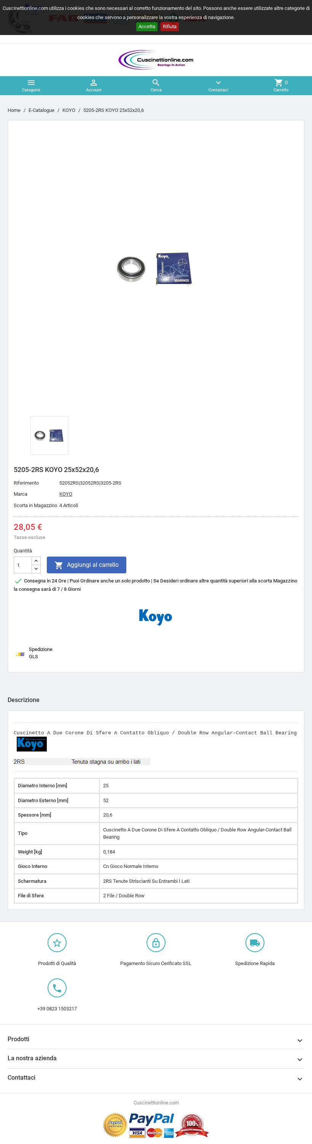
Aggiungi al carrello (86, 565)
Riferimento (26, 483)
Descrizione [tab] (24, 700)
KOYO (65, 494)
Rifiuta (170, 26)
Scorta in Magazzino (35, 505)
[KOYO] (156, 617)
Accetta (146, 26)
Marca (20, 494)
